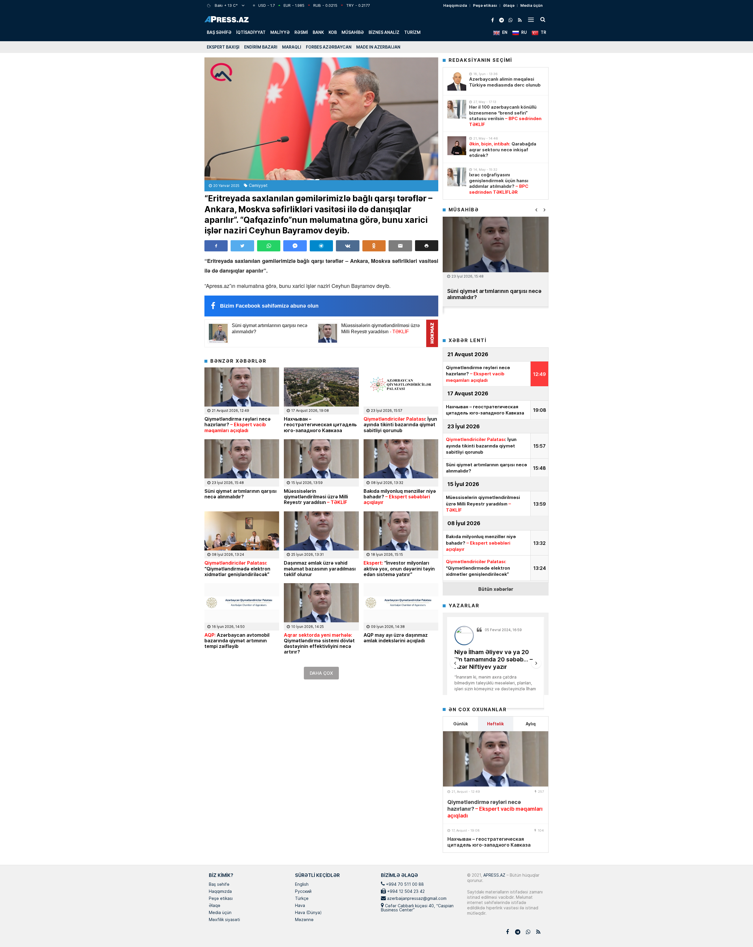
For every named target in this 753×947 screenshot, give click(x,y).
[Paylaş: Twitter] (242, 245)
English (302, 884)
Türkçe (302, 898)
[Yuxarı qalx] (736, 930)
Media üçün (531, 5)
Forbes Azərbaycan (328, 47)
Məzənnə (304, 920)
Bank (318, 32)
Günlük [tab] (460, 724)
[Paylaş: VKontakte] (347, 245)
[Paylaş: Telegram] (321, 245)
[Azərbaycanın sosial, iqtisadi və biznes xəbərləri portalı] (226, 19)
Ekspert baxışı (223, 47)
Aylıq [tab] (531, 724)
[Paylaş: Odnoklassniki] (374, 245)
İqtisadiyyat (251, 32)
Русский (303, 891)
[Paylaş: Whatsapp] (268, 245)
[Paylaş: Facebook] (216, 245)
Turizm (412, 32)
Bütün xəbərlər (495, 589)
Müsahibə (352, 32)
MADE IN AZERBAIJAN (378, 47)
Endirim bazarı (260, 47)
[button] (426, 245)
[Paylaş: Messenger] (294, 245)
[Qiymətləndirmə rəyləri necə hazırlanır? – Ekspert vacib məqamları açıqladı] (495, 759)
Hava (300, 905)
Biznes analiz (384, 32)
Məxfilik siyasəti (224, 920)
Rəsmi (301, 32)
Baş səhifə (219, 32)
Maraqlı (291, 47)
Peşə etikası (485, 5)
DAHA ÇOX (321, 673)
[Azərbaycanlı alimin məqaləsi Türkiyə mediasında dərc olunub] (456, 81)
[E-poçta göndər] (400, 245)
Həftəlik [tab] (495, 724)
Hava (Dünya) (308, 912)
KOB (333, 32)
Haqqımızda (455, 5)
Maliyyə (280, 32)
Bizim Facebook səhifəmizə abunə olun (269, 306)
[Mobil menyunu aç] (531, 19)
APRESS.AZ (493, 875)
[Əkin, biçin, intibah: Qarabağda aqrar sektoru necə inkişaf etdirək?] (456, 145)
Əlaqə (508, 5)
